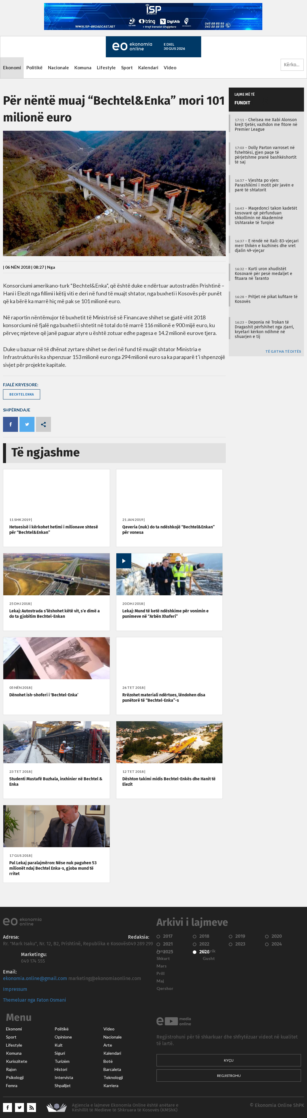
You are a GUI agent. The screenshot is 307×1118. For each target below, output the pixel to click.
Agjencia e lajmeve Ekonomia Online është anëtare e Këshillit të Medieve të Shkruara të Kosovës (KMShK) (125, 1107)
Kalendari (148, 67)
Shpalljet (63, 1086)
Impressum (15, 989)
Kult (59, 1045)
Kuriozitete (16, 1061)
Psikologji (15, 1077)
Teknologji (113, 1077)
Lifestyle (106, 67)
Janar (161, 951)
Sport (127, 67)
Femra (11, 1086)
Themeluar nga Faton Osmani (34, 1000)
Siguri (60, 1053)
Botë (108, 1061)
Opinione (63, 1037)
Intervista (64, 1077)
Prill (160, 973)
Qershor (164, 988)
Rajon (11, 1069)
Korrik (209, 951)
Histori (61, 1069)
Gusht (209, 958)
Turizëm (62, 1061)
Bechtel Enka (21, 394)
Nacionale (58, 67)
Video (170, 67)
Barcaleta (112, 1069)
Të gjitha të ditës (283, 352)
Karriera (110, 1086)
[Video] (169, 593)
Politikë (34, 67)
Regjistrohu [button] (229, 1075)
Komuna (82, 67)
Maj (160, 981)
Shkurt (163, 958)
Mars (161, 966)
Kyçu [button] (229, 1060)
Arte (107, 1045)
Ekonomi (12, 67)
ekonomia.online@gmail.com (35, 978)
